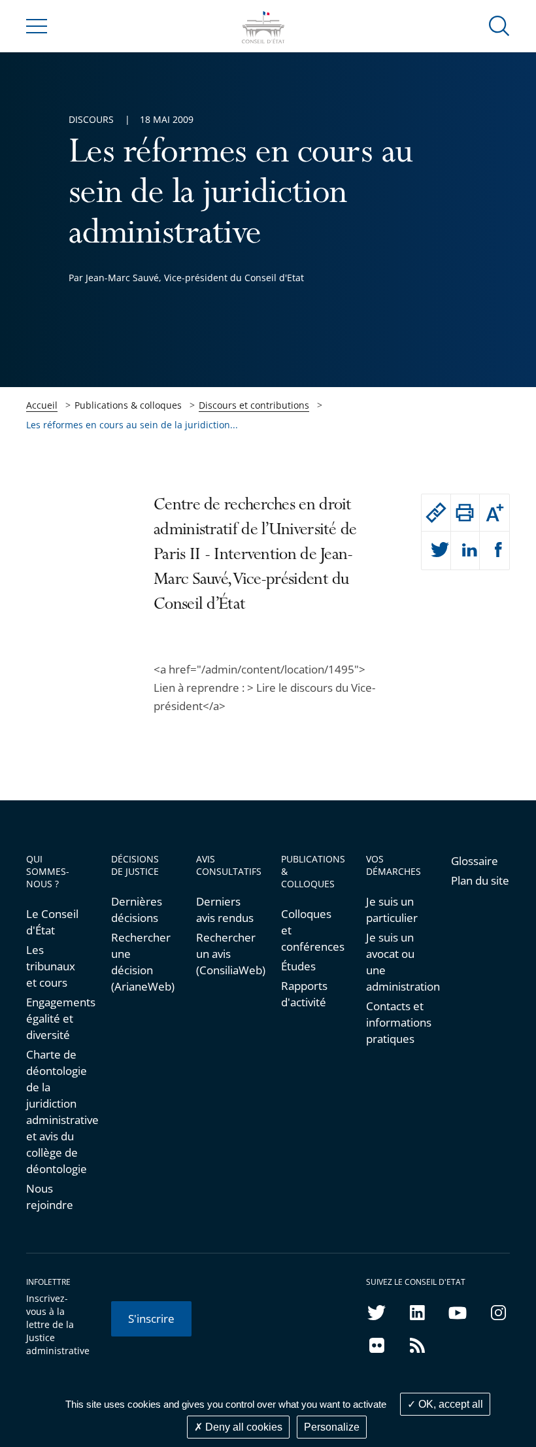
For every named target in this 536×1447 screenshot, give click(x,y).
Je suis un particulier (392, 909)
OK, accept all (449, 1404)
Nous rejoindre (49, 1196)
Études (298, 966)
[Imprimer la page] (465, 512)
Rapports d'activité (304, 994)
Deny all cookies (242, 1427)
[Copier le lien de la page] (436, 512)
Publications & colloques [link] (128, 405)
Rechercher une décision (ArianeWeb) (140, 962)
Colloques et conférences (310, 930)
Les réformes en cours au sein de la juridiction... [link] (132, 424)
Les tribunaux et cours (50, 966)
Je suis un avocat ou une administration (395, 962)
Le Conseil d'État (52, 922)
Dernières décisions (136, 909)
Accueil (42, 405)
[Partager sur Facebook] (494, 551)
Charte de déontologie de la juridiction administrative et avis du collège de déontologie (55, 1111)
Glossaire (474, 860)
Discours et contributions (254, 405)
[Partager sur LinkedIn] (465, 551)
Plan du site (480, 880)
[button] (499, 25)
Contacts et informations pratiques (395, 1022)
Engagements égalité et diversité (55, 1018)
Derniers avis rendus (225, 909)
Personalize (332, 1427)
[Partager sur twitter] (436, 551)
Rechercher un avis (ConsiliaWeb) (225, 954)
